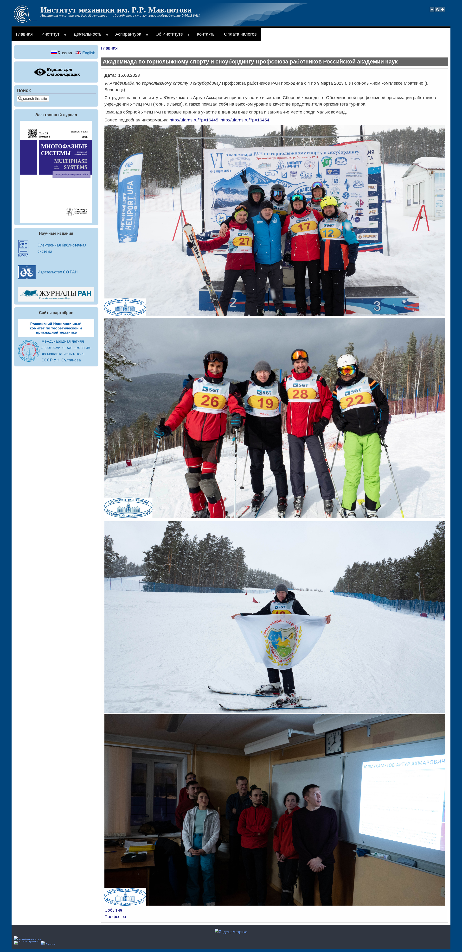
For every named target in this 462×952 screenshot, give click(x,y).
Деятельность (85, 36)
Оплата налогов (240, 34)
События (113, 910)
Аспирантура (126, 36)
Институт (48, 36)
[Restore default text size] (437, 11)
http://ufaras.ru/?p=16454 (245, 120)
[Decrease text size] (432, 11)
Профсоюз (115, 916)
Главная (24, 34)
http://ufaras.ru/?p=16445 (194, 120)
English (88, 53)
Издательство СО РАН (58, 272)
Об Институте (167, 36)
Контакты (206, 34)
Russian (64, 53)
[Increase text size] (443, 11)
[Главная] (26, 21)
